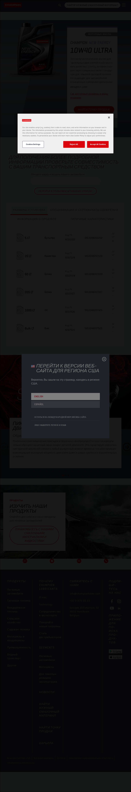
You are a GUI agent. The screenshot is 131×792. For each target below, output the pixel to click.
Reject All (74, 144)
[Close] (108, 117)
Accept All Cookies (98, 144)
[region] (65, 133)
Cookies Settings (33, 144)
